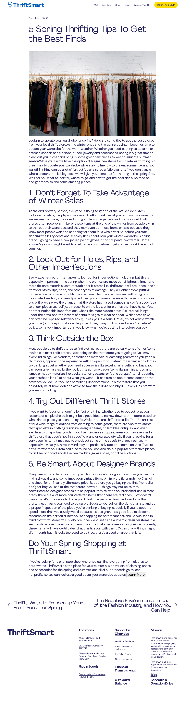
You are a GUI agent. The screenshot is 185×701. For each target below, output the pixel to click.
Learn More (136, 575)
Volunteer (106, 5)
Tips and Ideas (34, 18)
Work (96, 5)
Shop (117, 5)
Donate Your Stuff (165, 5)
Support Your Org (142, 5)
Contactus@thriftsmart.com (92, 674)
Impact (127, 5)
